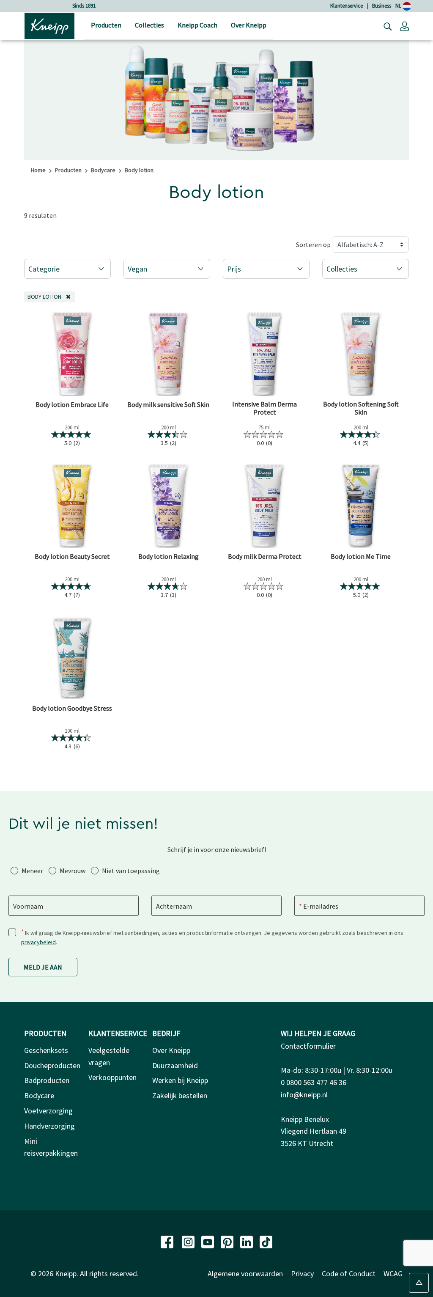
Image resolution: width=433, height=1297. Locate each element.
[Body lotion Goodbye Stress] (72, 658)
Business (381, 5)
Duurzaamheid (175, 1065)
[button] (404, 25)
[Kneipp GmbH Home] (49, 25)
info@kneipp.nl (304, 1094)
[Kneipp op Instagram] (189, 1241)
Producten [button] (106, 25)
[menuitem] (106, 26)
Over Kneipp (171, 1050)
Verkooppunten (112, 1077)
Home (38, 170)
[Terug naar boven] (419, 1283)
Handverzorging (49, 1126)
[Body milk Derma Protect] (265, 506)
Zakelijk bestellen (179, 1095)
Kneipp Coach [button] (197, 25)
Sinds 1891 (84, 5)
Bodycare (103, 170)
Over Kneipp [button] (248, 25)
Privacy (302, 1273)
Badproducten (46, 1080)
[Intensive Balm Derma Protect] (265, 354)
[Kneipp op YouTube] (208, 1241)
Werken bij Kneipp (180, 1080)
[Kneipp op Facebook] (168, 1241)
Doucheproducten (52, 1065)
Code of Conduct (348, 1273)
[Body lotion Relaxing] (169, 506)
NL (399, 5)
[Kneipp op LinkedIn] (247, 1241)
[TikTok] (266, 1241)
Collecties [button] (149, 25)
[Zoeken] (385, 25)
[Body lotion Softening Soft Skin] (361, 354)
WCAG (393, 1273)
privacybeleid (38, 942)
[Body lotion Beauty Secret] (72, 506)
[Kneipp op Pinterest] (228, 1241)
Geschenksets (46, 1050)
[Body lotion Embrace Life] (72, 354)
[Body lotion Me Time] (361, 506)
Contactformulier (308, 1046)
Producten (68, 170)
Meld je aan (43, 967)
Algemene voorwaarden (245, 1273)
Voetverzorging (48, 1111)
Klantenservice (346, 5)
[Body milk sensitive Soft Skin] (169, 354)
